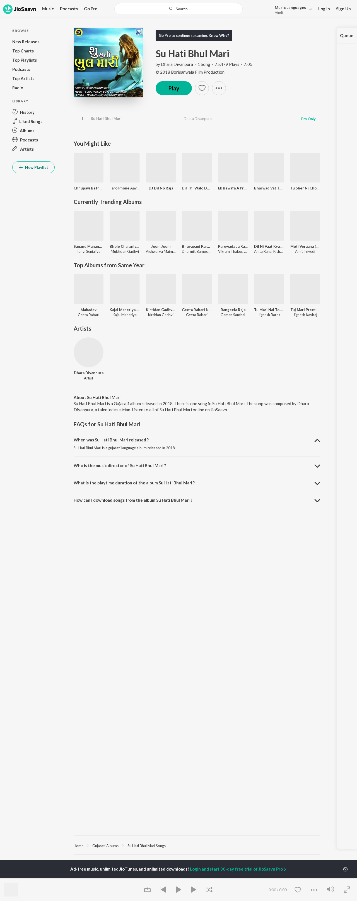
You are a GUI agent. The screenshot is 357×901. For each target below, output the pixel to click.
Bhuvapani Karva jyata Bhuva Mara (197, 246)
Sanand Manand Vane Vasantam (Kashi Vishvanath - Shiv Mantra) (88, 246)
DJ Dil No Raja (161, 188)
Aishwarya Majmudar (163, 251)
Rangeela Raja (233, 309)
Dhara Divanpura (177, 64)
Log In (324, 8)
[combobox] (179, 9)
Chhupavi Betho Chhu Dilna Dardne (88, 188)
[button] (292, 9)
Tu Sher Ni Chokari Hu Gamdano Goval (305, 188)
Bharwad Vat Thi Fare (269, 188)
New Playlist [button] (36, 167)
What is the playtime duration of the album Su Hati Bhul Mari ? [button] (134, 482)
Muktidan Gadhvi (125, 251)
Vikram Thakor (230, 251)
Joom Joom (160, 246)
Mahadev (89, 309)
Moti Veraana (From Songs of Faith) (305, 246)
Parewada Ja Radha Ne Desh (233, 246)
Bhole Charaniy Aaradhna (124, 246)
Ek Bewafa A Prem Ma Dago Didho (233, 188)
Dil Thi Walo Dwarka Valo (197, 188)
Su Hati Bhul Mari (106, 118)
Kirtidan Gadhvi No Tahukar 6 (161, 309)
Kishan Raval (283, 251)
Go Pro (90, 8)
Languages (290, 7)
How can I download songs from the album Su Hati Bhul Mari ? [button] (133, 500)
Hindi (279, 12)
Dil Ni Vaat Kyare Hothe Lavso (269, 246)
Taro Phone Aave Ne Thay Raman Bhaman (124, 188)
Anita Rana (263, 251)
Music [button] (48, 8)
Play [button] (173, 88)
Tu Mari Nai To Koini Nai (269, 309)
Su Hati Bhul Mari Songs (146, 846)
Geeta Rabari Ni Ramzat (197, 309)
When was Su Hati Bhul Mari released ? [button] (111, 439)
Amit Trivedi (305, 251)
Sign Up (343, 8)
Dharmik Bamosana (198, 251)
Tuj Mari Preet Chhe (305, 309)
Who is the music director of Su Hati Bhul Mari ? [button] (120, 465)
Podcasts (69, 8)
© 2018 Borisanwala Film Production (190, 72)
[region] (197, 845)
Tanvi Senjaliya (88, 251)
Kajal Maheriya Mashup (124, 309)
